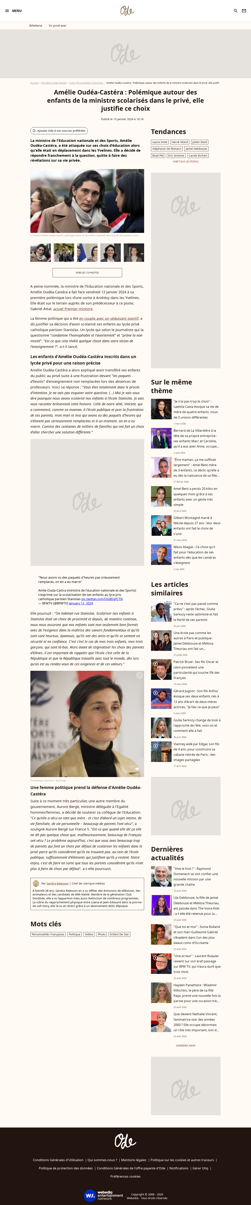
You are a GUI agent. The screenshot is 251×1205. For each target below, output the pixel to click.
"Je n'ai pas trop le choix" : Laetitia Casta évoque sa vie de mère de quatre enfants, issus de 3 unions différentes (196, 409)
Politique (74, 934)
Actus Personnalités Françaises (86, 83)
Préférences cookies (125, 1176)
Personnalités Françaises (48, 934)
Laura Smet (159, 142)
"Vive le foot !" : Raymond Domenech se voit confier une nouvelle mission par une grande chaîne (196, 876)
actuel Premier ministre (73, 308)
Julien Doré (199, 142)
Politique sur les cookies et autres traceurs (182, 1160)
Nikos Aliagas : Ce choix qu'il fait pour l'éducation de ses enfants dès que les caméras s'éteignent (195, 555)
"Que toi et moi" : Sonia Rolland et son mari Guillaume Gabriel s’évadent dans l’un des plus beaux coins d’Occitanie (197, 935)
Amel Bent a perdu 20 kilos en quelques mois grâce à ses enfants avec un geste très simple (195, 496)
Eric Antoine (176, 155)
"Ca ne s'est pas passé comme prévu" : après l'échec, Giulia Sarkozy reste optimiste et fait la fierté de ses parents (196, 612)
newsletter (244, 10)
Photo (101, 934)
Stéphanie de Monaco (166, 148)
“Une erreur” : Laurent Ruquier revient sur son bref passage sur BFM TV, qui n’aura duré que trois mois (197, 964)
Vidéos (89, 934)
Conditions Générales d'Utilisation (58, 1160)
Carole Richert (198, 155)
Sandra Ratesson (57, 883)
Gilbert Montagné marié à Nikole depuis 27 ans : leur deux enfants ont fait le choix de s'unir (197, 526)
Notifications (178, 1168)
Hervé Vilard (180, 142)
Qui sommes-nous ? (102, 1160)
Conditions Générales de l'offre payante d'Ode (131, 1168)
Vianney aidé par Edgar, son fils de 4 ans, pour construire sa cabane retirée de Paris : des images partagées (196, 752)
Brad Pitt (158, 155)
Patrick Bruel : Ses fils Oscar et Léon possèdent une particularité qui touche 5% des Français (197, 670)
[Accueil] (127, 11)
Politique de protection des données (66, 1168)
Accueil (34, 83)
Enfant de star (119, 934)
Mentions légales (133, 1160)
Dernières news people (53, 83)
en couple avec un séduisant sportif (108, 318)
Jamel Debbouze (196, 148)
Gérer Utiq (200, 1168)
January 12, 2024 (81, 603)
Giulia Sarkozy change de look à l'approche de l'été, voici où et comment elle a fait (197, 725)
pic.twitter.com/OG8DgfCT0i (102, 599)
